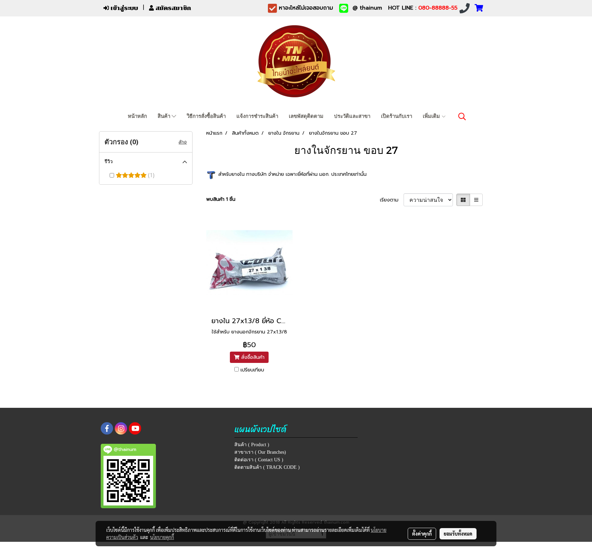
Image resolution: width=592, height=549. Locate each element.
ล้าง (182, 142)
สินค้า (165, 116)
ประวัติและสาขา (352, 116)
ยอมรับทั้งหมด (458, 533)
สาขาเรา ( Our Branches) (260, 452)
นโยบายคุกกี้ (162, 537)
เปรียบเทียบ (252, 370)
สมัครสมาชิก (172, 8)
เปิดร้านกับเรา (396, 116)
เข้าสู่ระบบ (123, 8)
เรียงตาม (392, 200)
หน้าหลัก (137, 116)
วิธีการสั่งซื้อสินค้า (206, 116)
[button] (462, 116)
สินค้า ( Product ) (251, 444)
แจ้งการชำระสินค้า (257, 116)
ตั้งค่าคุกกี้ (422, 533)
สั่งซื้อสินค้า (251, 357)
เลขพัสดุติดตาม (306, 116)
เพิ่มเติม (432, 116)
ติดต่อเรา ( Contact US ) (258, 459)
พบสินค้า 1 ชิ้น (220, 199)
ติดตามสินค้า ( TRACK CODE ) (267, 467)
